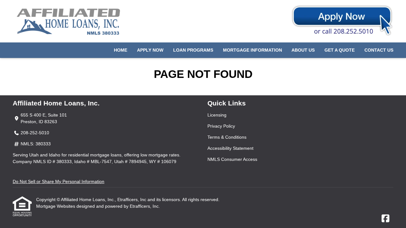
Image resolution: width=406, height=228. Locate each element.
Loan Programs (193, 50)
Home (120, 50)
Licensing (216, 114)
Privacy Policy (221, 126)
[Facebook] (385, 219)
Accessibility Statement (230, 148)
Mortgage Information (252, 50)
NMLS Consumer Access (232, 159)
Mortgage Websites (56, 206)
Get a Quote (339, 50)
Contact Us (378, 50)
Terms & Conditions (226, 137)
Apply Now (150, 50)
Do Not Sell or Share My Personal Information (58, 181)
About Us (303, 50)
